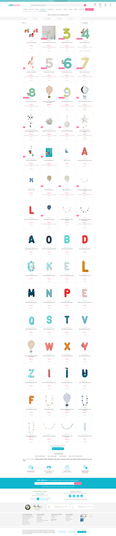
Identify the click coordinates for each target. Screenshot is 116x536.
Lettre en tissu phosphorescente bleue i (85, 436)
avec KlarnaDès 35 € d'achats (49, 472)
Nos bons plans (39, 516)
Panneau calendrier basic (49, 160)
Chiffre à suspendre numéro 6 (67, 72)
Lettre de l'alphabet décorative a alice (31, 248)
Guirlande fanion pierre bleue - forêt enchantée (84, 410)
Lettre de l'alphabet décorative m (31, 302)
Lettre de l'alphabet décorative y (85, 355)
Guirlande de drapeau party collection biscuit (85, 190)
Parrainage (67, 520)
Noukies (74, 459)
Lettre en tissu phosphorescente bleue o (49, 249)
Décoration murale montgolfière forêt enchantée (67, 410)
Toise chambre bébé (52, 456)
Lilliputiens (50, 459)
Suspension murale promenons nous (49, 130)
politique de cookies (28, 533)
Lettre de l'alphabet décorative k (49, 275)
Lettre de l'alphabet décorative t (67, 329)
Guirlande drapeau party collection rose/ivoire (67, 220)
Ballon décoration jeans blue (49, 219)
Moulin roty (69, 459)
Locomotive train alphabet (31, 42)
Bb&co (42, 459)
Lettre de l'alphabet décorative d (85, 248)
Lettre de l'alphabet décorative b (67, 248)
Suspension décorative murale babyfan (84, 131)
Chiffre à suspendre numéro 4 (84, 42)
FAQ (52, 520)
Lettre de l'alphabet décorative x (67, 355)
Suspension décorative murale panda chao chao (31, 131)
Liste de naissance (69, 515)
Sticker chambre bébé (40, 456)
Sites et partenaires (54, 515)
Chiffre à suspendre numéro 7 (84, 72)
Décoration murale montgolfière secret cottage (49, 102)
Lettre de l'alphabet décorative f (31, 409)
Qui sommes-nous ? (40, 515)
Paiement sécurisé (83, 514)
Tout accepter (81, 531)
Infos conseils (68, 516)
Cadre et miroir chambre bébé (75, 456)
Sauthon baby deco (82, 459)
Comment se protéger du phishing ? (42, 520)
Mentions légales (39, 519)
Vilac (24, 460)
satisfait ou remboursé (67, 471)
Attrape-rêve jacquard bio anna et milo (49, 42)
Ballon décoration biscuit (49, 189)
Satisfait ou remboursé (25, 524)
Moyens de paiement (25, 521)
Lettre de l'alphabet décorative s (49, 329)
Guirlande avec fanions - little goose (49, 436)
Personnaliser (62, 531)
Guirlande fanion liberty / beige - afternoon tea (31, 436)
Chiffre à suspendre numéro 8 (31, 101)
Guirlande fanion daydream (49, 409)
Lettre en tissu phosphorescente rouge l (31, 220)
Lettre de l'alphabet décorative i (67, 382)
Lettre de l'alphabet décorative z (31, 382)
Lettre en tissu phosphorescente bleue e (67, 276)
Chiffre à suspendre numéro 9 (67, 101)
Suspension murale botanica (31, 160)
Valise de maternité (69, 519)
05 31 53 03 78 (85, 473)
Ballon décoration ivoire (67, 189)
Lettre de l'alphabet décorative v (85, 329)
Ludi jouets (63, 459)
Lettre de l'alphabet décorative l (84, 275)
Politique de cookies (25, 519)
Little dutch (57, 459)
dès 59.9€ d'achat (31, 471)
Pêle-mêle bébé (62, 456)
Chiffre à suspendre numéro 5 (49, 72)
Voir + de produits (58, 448)
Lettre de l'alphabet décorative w (49, 355)
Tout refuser (72, 531)
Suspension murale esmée (31, 72)
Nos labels (52, 516)
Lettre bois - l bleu (67, 160)
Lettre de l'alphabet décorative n (49, 302)
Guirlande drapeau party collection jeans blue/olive (84, 220)
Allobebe (37, 459)
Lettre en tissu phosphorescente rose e (85, 302)
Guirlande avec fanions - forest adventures (66, 436)
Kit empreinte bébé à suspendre (67, 130)
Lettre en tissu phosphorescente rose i (49, 382)
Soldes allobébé (39, 521)
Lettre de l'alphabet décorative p (67, 302)
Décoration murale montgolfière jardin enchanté (31, 356)
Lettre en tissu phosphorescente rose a (85, 160)
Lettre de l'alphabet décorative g (31, 275)
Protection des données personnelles (28, 516)
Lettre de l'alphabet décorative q (31, 329)
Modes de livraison (25, 520)
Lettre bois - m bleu (31, 189)
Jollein (45, 459)
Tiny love (89, 459)
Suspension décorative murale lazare (84, 101)
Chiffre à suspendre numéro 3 (67, 42)
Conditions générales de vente (27, 515)
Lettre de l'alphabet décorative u (85, 382)
